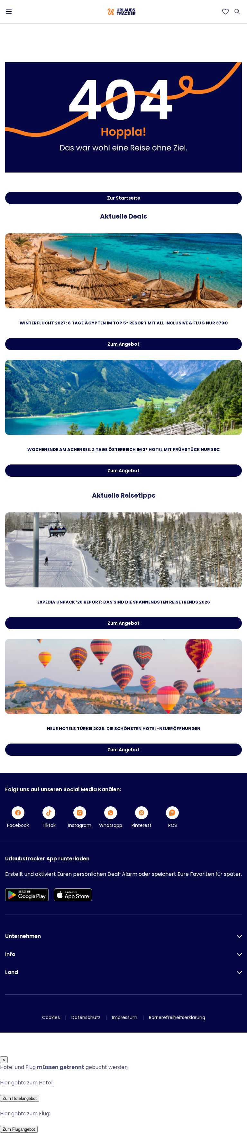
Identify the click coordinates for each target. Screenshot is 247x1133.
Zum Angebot (123, 344)
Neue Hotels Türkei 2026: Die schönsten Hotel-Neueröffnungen (123, 729)
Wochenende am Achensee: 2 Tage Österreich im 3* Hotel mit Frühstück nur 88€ (123, 449)
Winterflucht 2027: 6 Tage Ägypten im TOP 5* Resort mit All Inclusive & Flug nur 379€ (124, 323)
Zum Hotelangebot (20, 1098)
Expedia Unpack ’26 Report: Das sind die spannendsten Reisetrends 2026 (123, 602)
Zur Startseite (123, 198)
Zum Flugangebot (19, 1129)
